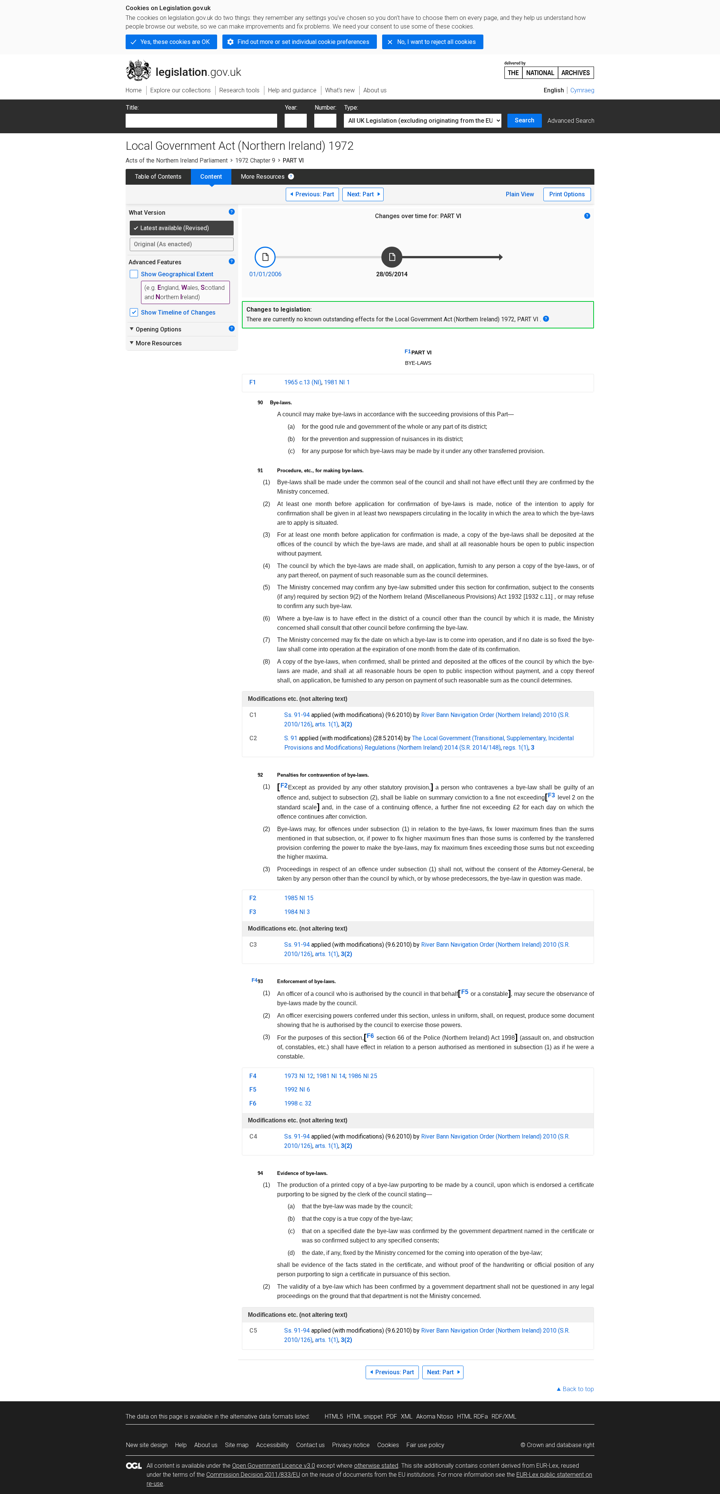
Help (181, 1445)
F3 (551, 795)
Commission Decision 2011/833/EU (253, 1474)
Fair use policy (425, 1445)
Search (524, 120)
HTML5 (334, 1416)
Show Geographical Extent (177, 274)
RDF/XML (504, 1416)
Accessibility (272, 1445)
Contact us (310, 1445)
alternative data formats (261, 1416)
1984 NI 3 (297, 912)
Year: (291, 107)
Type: (351, 107)
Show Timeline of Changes (178, 312)
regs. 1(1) (515, 747)
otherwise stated (376, 1465)
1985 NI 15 (299, 898)
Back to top (578, 1389)
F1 (408, 351)
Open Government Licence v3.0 (273, 1465)
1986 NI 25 (362, 1076)
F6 (370, 1036)
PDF (391, 1416)
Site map (237, 1445)
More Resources (263, 176)
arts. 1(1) (326, 724)
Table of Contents (158, 176)
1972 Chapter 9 (255, 160)
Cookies (388, 1445)
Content (211, 176)
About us (206, 1445)
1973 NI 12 (299, 1076)
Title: (132, 107)
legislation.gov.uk (188, 62)
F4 (254, 980)
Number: (325, 107)
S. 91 (290, 738)
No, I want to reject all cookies (436, 41)
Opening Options (155, 329)
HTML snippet (364, 1416)
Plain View (520, 194)
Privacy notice (351, 1445)
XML (406, 1416)
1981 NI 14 (330, 1076)
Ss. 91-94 (297, 714)
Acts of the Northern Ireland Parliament (177, 160)
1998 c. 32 (298, 1103)
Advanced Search (571, 120)
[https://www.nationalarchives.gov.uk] (549, 67)
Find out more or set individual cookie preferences (303, 41)
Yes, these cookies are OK (175, 41)
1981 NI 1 (337, 382)
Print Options (567, 194)
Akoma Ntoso (434, 1416)
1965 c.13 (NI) (302, 382)
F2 (284, 785)
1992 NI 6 (297, 1089)
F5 (464, 992)
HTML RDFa (472, 1416)
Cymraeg (582, 90)
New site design (147, 1445)
